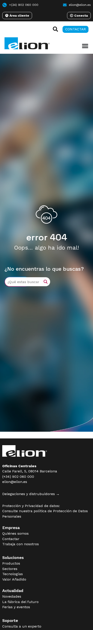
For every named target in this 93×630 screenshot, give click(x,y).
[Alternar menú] (85, 45)
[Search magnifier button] (45, 281)
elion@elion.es (14, 482)
